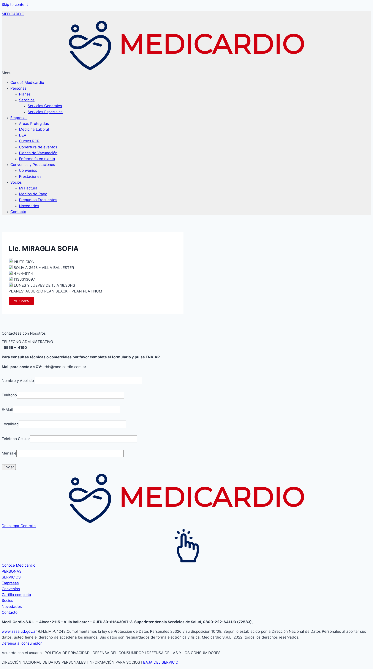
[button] (186, 73)
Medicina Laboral (34, 129)
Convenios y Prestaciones (32, 164)
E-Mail (7, 409)
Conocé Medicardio (27, 82)
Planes (25, 94)
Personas (18, 88)
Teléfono (9, 395)
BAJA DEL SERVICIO (160, 662)
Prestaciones (30, 176)
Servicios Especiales (45, 112)
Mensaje (9, 453)
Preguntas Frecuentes (38, 200)
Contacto (18, 212)
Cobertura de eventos (38, 147)
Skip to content (15, 4)
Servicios (27, 100)
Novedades (29, 206)
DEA (22, 135)
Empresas (18, 118)
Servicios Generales (45, 106)
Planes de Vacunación (38, 153)
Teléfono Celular (16, 439)
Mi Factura (28, 188)
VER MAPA (21, 301)
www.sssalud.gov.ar (19, 631)
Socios (16, 182)
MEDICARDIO (13, 14)
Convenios (28, 170)
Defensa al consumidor (22, 643)
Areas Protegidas (34, 123)
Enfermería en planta (37, 159)
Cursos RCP (29, 141)
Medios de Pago (33, 194)
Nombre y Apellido (18, 380)
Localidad (10, 424)
